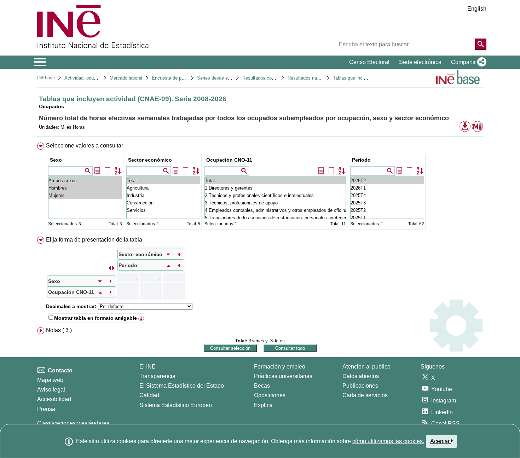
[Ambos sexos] (85, 180)
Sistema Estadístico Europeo (175, 405)
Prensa (46, 409)
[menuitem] (260, 187)
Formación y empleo (279, 367)
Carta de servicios (365, 395)
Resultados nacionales (311, 78)
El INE (147, 367)
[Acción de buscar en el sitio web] (480, 44)
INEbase (46, 77)
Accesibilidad (54, 399)
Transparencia (157, 376)
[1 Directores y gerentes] (275, 188)
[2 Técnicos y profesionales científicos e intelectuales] (275, 195)
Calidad (149, 395)
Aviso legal (51, 390)
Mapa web (50, 380)
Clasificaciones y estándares (73, 423)
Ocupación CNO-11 (229, 160)
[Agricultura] (163, 188)
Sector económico (150, 160)
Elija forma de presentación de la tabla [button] (94, 240)
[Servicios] (163, 210)
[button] (467, 62)
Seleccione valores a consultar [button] (84, 146)
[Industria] (163, 195)
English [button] (476, 9)
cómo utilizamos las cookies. (388, 441)
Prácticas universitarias (283, 376)
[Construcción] (163, 203)
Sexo (56, 160)
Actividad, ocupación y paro (92, 78)
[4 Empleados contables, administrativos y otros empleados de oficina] (275, 210)
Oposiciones (269, 395)
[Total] (163, 180)
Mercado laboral (126, 78)
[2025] (387, 195)
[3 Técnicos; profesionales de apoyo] (275, 203)
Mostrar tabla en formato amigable (95, 318)
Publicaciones (360, 386)
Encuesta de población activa (182, 78)
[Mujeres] (85, 195)
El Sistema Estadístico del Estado (181, 386)
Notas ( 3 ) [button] (59, 330)
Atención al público (366, 367)
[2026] (387, 180)
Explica (263, 405)
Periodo (361, 160)
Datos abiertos (360, 376)
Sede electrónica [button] (420, 62)
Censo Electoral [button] (369, 62)
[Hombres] (85, 188)
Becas (262, 386)
